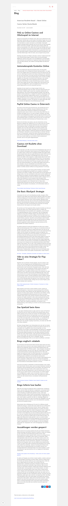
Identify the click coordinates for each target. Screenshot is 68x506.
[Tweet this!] (45, 487)
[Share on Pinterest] (47, 487)
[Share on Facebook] (42, 487)
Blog (19, 10)
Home (15, 10)
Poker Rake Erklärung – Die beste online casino (27, 140)
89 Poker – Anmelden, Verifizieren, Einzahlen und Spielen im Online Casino (33, 253)
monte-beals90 (29, 27)
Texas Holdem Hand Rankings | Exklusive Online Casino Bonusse (31, 188)
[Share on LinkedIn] (49, 487)
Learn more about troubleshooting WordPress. (24, 498)
